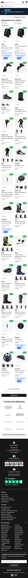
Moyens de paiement (6, 516)
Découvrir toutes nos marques (14, 435)
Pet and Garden (19, 530)
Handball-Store (5, 539)
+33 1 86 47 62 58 (14, 452)
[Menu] (2, 6)
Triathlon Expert (19, 545)
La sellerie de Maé (6, 546)
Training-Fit (18, 541)
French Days (9, 17)
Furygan (3, 108)
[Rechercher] (5, 6)
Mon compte (4, 494)
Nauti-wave (4, 550)
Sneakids (17, 538)
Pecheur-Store (18, 529)
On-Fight (17, 525)
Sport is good (18, 539)
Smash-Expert (18, 534)
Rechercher (10, 6)
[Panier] (26, 2)
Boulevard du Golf (6, 527)
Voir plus (14, 395)
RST (16, 135)
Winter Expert (18, 548)
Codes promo (4, 501)
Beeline (17, 337)
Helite (3, 44)
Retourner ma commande (8, 500)
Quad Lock (4, 79)
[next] (27, 418)
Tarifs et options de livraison (8, 518)
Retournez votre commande (14, 475)
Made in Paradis (5, 548)
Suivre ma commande (7, 498)
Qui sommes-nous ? (6, 507)
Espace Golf (4, 532)
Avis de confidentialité (7, 519)
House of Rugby (5, 541)
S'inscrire (14, 565)
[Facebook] (12, 575)
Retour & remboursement (7, 512)
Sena (16, 253)
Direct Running (5, 529)
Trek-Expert (18, 543)
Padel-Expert (18, 527)
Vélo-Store (17, 546)
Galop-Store (4, 536)
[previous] (1, 418)
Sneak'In (17, 536)
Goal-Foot (3, 538)
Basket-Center (5, 525)
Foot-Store (4, 534)
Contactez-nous (14, 447)
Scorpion (4, 219)
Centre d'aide (4, 496)
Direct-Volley (4, 530)
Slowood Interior (19, 532)
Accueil (3, 17)
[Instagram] (16, 575)
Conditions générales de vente (9, 510)
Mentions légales (5, 514)
